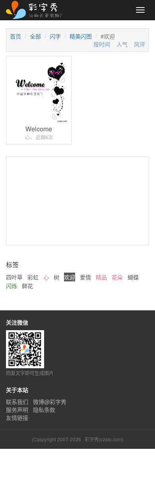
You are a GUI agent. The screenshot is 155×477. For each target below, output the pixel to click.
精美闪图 (81, 36)
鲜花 (27, 286)
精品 (101, 277)
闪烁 (11, 286)
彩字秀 (36, 10)
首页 (15, 36)
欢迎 (69, 277)
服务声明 (17, 410)
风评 (139, 44)
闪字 (55, 36)
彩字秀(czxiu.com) (104, 439)
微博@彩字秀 (49, 402)
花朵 (117, 277)
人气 (122, 44)
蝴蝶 (133, 277)
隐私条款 (44, 410)
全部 (35, 36)
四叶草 (14, 277)
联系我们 (17, 402)
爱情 (85, 277)
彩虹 (33, 277)
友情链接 (17, 417)
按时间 (101, 44)
